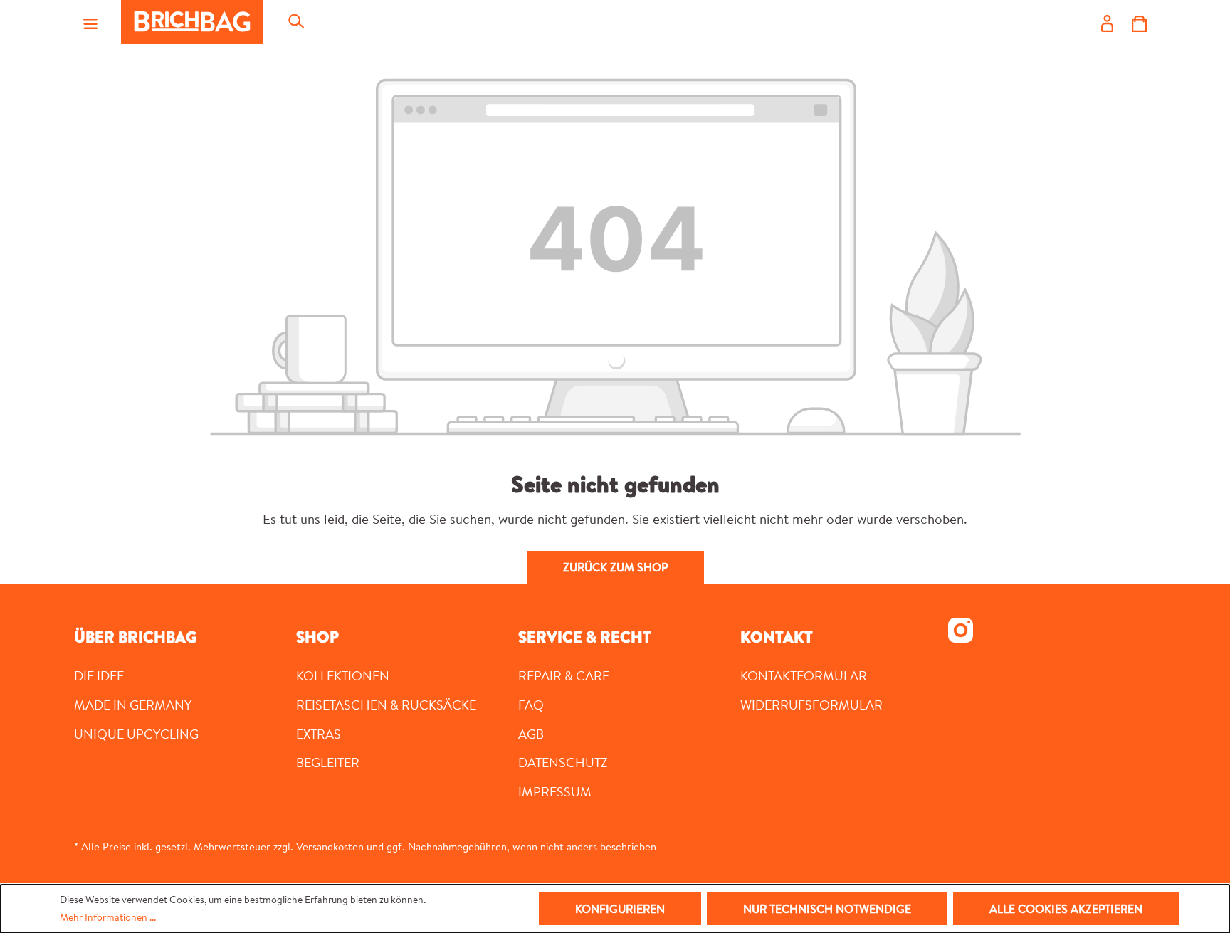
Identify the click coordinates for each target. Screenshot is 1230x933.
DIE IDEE (99, 675)
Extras (318, 733)
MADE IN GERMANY (132, 704)
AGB (531, 733)
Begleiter (327, 762)
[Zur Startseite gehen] (192, 22)
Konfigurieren (620, 909)
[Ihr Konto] (1107, 22)
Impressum (555, 791)
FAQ (531, 704)
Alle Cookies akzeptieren (1065, 909)
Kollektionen (342, 675)
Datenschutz (563, 762)
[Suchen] (295, 22)
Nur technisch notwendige (827, 909)
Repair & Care (563, 675)
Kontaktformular (803, 675)
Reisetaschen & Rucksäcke (386, 704)
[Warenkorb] (1139, 22)
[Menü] (90, 22)
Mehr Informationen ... (108, 917)
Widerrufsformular (811, 704)
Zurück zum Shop (615, 567)
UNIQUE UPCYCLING (136, 733)
